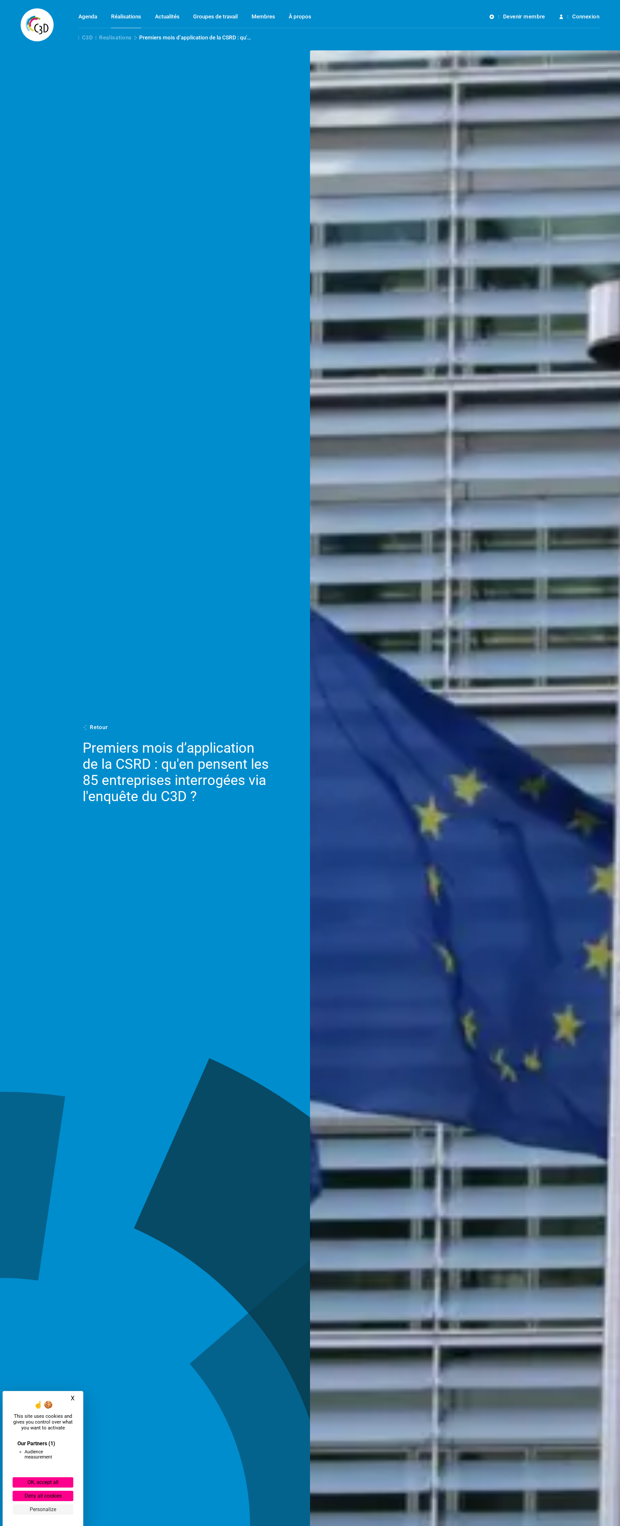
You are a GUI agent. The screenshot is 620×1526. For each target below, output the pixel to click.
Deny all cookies (43, 1496)
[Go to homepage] (37, 24)
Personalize (43, 1509)
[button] (517, 21)
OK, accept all (42, 1482)
